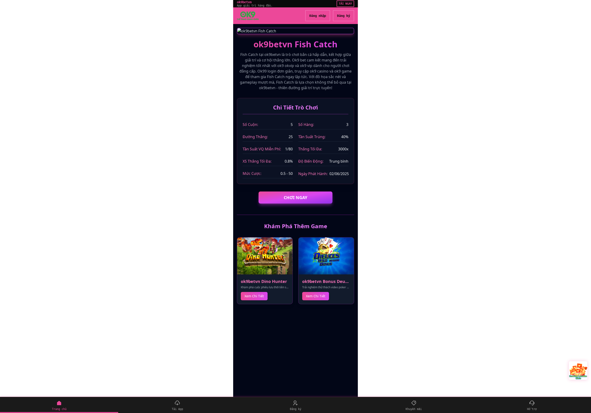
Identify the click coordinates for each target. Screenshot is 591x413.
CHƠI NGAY (295, 197)
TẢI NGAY (345, 3)
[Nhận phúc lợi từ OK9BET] (578, 370)
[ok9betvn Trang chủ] (248, 16)
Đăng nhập (317, 16)
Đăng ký (343, 16)
